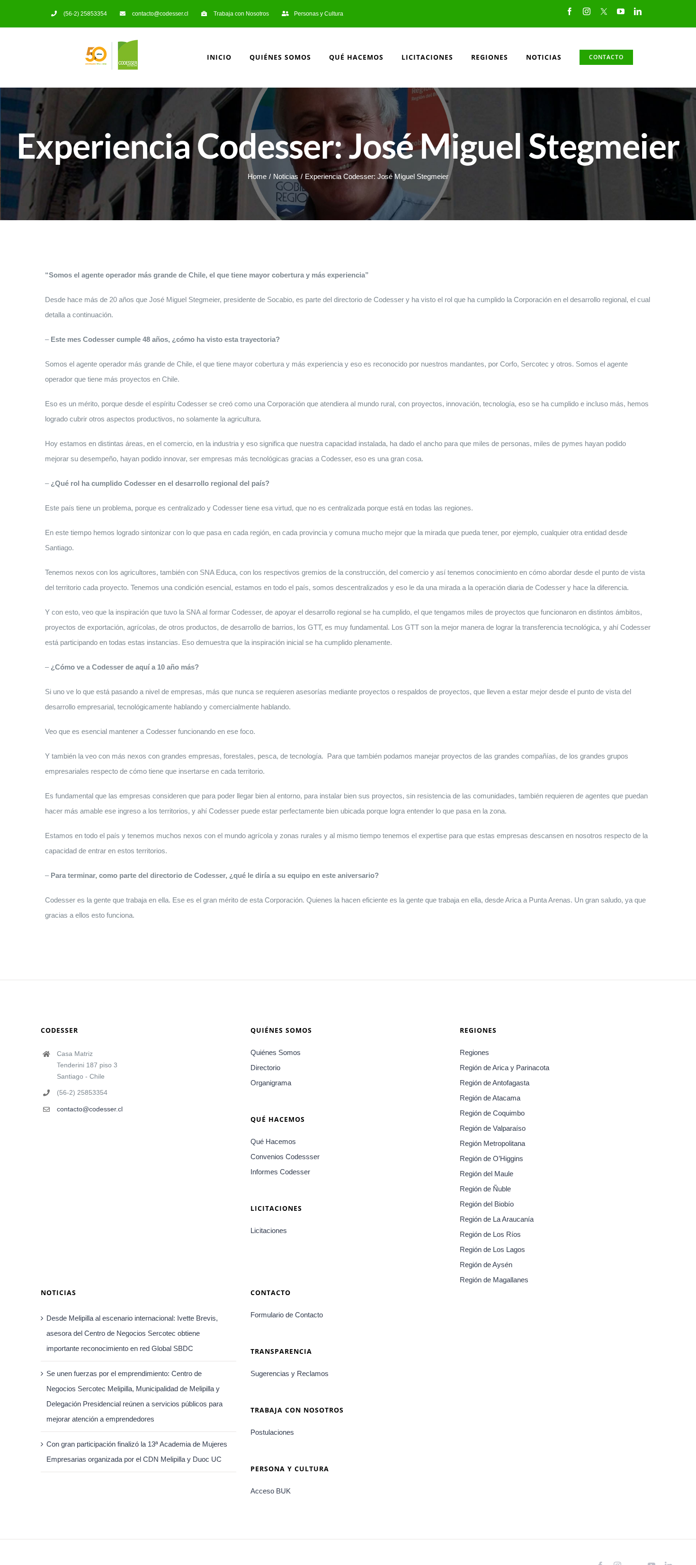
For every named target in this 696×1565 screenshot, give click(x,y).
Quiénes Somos (275, 1052)
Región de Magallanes (494, 1280)
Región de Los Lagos (492, 1249)
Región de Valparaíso (493, 1128)
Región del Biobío (487, 1204)
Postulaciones (272, 1432)
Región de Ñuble (485, 1189)
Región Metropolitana (492, 1143)
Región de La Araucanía (497, 1219)
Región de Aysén (486, 1265)
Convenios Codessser (285, 1157)
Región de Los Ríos (490, 1234)
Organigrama (270, 1083)
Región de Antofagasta (494, 1083)
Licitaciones (268, 1230)
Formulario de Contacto (286, 1315)
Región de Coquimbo (492, 1113)
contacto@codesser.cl (90, 1109)
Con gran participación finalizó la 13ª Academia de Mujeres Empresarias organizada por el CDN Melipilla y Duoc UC (136, 1451)
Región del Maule (486, 1174)
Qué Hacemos (273, 1141)
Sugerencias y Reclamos (289, 1373)
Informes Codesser (280, 1172)
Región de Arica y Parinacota (504, 1068)
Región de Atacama (490, 1098)
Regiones (474, 1052)
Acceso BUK (270, 1491)
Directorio (265, 1068)
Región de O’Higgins (491, 1158)
